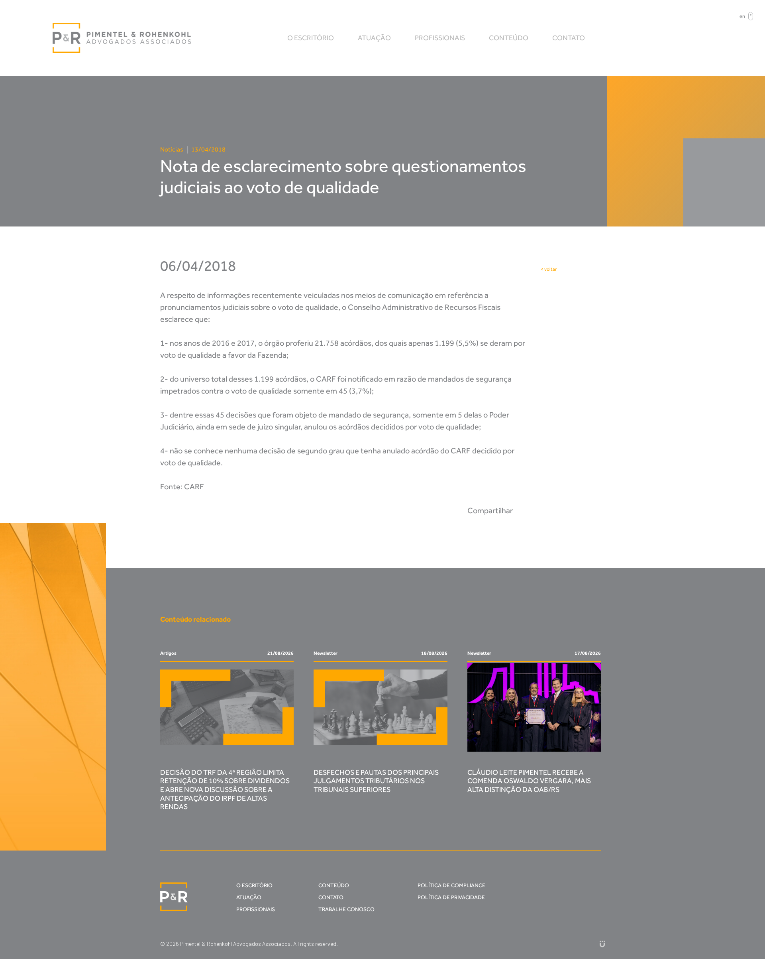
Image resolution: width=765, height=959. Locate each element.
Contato (568, 37)
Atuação (374, 37)
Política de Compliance (451, 885)
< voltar (549, 269)
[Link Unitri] (602, 943)
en (742, 16)
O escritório (310, 37)
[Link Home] (122, 38)
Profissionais (440, 37)
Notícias (171, 149)
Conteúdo (508, 37)
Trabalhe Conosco (346, 909)
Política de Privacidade (451, 897)
